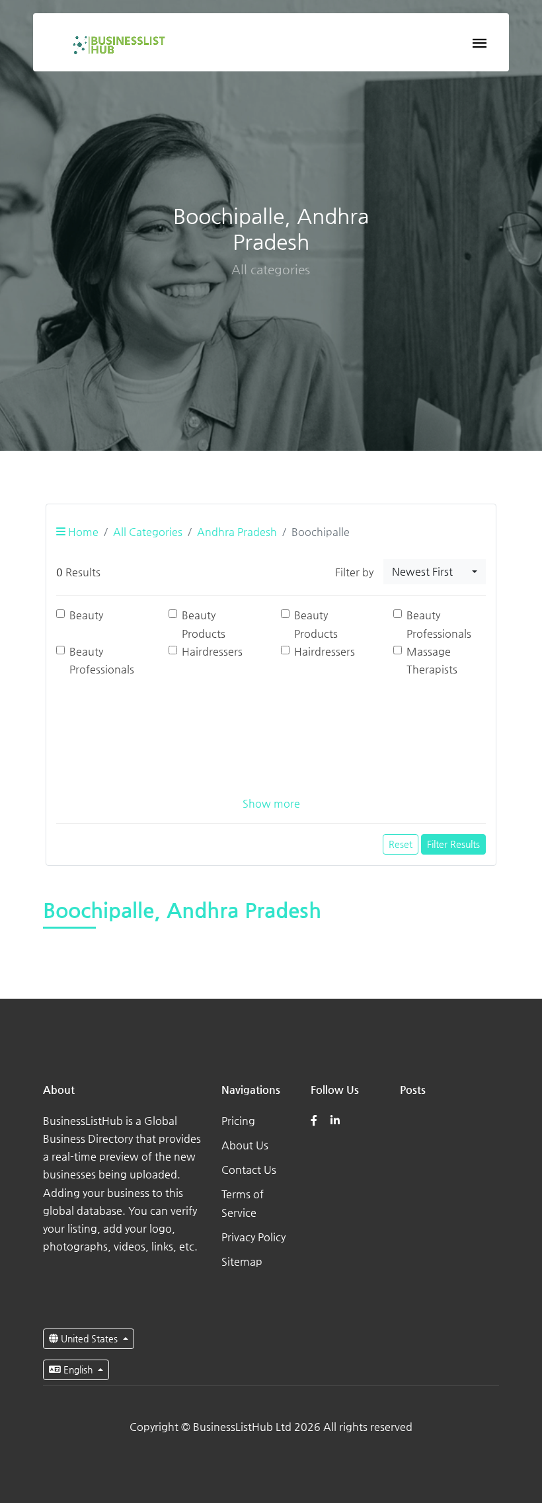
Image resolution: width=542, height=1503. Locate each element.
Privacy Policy (253, 1237)
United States (89, 1338)
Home (81, 531)
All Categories (147, 531)
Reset (400, 844)
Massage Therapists (431, 660)
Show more (271, 803)
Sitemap (241, 1261)
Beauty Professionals (438, 624)
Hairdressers (212, 651)
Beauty (86, 615)
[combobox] (434, 571)
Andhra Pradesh (237, 531)
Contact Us (248, 1169)
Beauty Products (203, 624)
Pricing (238, 1120)
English (78, 1369)
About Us (244, 1145)
